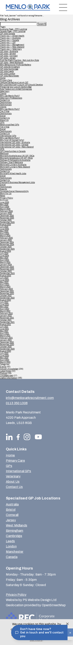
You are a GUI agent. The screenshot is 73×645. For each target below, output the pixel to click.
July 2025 (4, 227)
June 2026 (4, 202)
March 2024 (5, 262)
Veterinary (4, 91)
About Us (4, 120)
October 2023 (6, 271)
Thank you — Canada (9, 40)
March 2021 (5, 336)
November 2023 (7, 269)
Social (3, 116)
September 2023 (7, 273)
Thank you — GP (8, 42)
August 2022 (5, 300)
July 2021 (4, 327)
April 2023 (4, 284)
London (11, 546)
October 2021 (6, 320)
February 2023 (6, 289)
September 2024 (7, 249)
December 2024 (7, 242)
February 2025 (6, 238)
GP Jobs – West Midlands (11, 62)
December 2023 (7, 267)
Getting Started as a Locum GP (14, 82)
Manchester (15, 551)
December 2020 (7, 342)
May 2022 (4, 307)
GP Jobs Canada (7, 34)
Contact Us (5, 100)
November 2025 (7, 218)
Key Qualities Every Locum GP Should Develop (21, 85)
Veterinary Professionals (11, 98)
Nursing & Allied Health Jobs (13, 173)
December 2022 (7, 291)
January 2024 (6, 264)
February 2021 (6, 338)
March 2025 (5, 236)
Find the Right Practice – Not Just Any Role (19, 60)
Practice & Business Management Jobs (17, 182)
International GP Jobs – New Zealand (17, 147)
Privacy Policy (6, 198)
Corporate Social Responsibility (14, 191)
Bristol (10, 509)
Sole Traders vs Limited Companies (16, 89)
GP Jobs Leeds (7, 71)
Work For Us (5, 193)
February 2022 (6, 313)
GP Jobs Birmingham (10, 67)
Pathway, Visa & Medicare (11, 162)
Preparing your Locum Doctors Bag (15, 87)
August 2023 (5, 276)
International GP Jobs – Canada (14, 145)
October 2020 (6, 347)
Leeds (10, 541)
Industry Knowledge (9, 369)
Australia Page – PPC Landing (13, 29)
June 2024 (4, 256)
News (2, 196)
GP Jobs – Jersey (8, 58)
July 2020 (4, 353)
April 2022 (4, 309)
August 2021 (5, 324)
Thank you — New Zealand (12, 47)
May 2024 (4, 258)
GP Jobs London (7, 73)
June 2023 (4, 280)
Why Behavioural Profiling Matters (15, 65)
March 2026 (5, 209)
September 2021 (7, 322)
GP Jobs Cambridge (9, 69)
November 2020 (7, 344)
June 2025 (4, 229)
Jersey (11, 520)
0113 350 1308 (17, 403)
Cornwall (12, 515)
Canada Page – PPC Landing (12, 31)
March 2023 (5, 287)
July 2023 (4, 278)
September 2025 (7, 222)
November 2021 (7, 318)
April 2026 (4, 207)
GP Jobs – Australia (9, 51)
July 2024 (4, 253)
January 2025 (6, 240)
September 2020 (7, 349)
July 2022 (4, 302)
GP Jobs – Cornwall (9, 56)
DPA (2, 149)
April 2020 (4, 360)
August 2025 (5, 224)
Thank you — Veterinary (11, 49)
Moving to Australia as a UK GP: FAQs (17, 156)
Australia (12, 504)
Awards (3, 189)
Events (3, 367)
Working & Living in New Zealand (15, 167)
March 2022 (5, 311)
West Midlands (16, 525)
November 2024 (7, 244)
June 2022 (4, 304)
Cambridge (14, 536)
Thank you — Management (12, 45)
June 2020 (4, 355)
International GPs (8, 136)
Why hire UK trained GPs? (12, 140)
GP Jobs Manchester (9, 76)
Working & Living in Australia (13, 165)
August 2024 (5, 251)
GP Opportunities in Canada (13, 151)
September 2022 (7, 298)
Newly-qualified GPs (9, 125)
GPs (2, 122)
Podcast (3, 373)
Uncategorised (6, 375)
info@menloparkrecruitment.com (30, 398)
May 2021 (4, 331)
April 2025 (4, 233)
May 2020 (4, 358)
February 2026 (6, 211)
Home (2, 78)
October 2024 (6, 247)
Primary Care (6, 80)
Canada (11, 557)
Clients (3, 93)
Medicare (4, 153)
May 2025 (4, 231)
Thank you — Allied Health (12, 36)
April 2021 (4, 333)
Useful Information (8, 378)
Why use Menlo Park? (10, 96)
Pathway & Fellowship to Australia (15, 160)
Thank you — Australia (10, 38)
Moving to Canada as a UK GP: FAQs (16, 158)
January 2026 (6, 213)
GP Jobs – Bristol (8, 53)
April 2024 (4, 260)
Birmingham (14, 530)
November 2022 (7, 293)
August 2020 (5, 351)
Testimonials (6, 102)
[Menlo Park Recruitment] (28, 7)
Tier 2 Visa (4, 111)
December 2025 (7, 216)
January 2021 (6, 340)
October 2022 (6, 296)
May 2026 (4, 204)
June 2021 (4, 329)
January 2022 (6, 316)
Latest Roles (5, 371)
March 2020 (5, 362)
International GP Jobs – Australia (15, 142)
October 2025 (6, 220)
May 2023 (4, 282)
